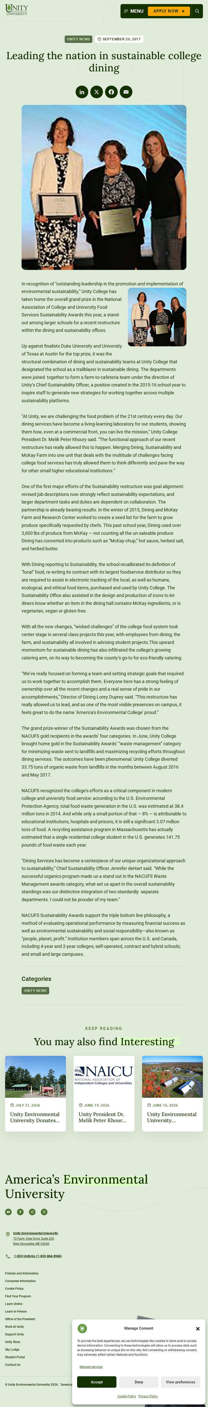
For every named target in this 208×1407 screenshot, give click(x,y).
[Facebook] (111, 92)
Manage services (91, 1367)
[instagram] (32, 1212)
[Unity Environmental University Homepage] (16, 10)
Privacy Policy (148, 1396)
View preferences (180, 1382)
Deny (139, 1382)
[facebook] (20, 1212)
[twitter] (44, 1212)
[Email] (126, 92)
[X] (96, 92)
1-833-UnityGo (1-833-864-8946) (37, 1256)
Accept (97, 1382)
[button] (197, 1328)
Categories (36, 978)
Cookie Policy (126, 1396)
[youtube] (8, 1212)
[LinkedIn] (82, 92)
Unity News (78, 39)
